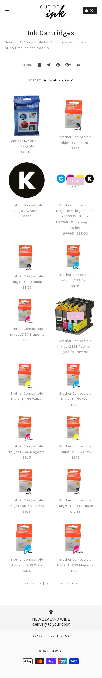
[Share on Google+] (68, 65)
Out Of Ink (56, 650)
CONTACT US (60, 635)
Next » (72, 583)
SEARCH (38, 635)
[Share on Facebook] (39, 65)
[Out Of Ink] (51, 10)
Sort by (34, 80)
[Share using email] (78, 65)
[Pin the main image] (58, 65)
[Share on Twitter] (49, 65)
